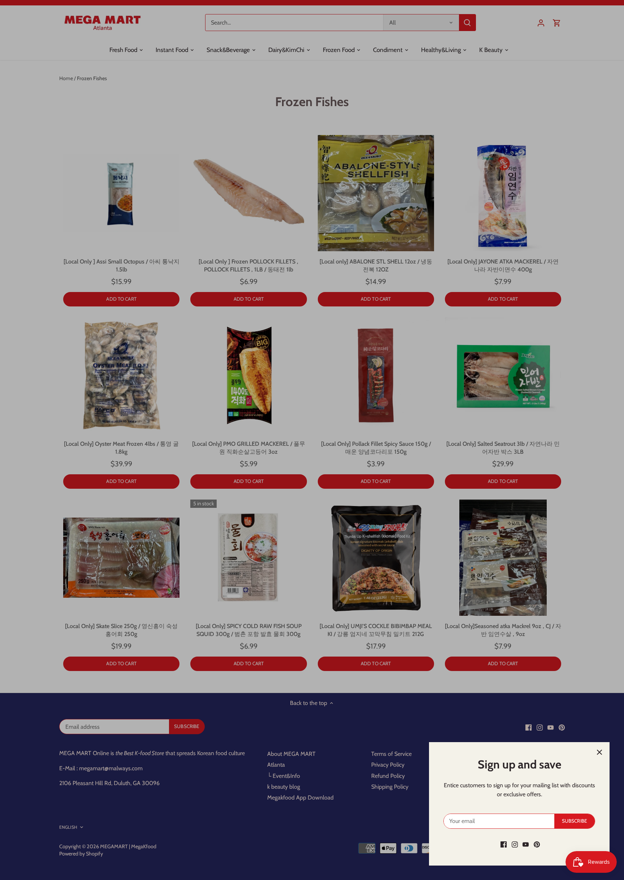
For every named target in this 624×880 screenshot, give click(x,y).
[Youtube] (526, 844)
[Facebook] (503, 844)
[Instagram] (515, 844)
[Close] (599, 752)
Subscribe (574, 821)
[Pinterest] (537, 844)
